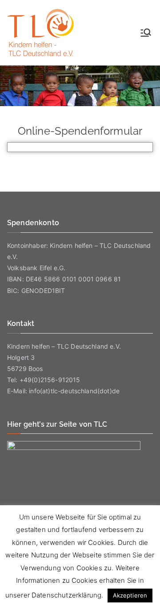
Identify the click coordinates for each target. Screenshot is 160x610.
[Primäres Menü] (146, 32)
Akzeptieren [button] (130, 595)
